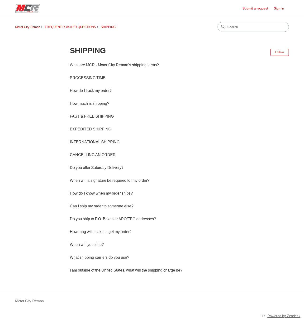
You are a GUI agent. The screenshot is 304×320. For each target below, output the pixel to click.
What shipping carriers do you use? (99, 257)
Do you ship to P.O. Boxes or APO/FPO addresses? (113, 219)
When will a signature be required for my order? (109, 180)
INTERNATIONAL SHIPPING (94, 142)
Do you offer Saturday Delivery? (97, 168)
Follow (279, 52)
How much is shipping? (89, 103)
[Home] (27, 8)
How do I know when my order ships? (101, 193)
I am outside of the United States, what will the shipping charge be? (126, 270)
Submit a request (255, 8)
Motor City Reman (27, 27)
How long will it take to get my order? (101, 232)
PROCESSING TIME (87, 78)
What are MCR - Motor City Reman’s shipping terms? (114, 65)
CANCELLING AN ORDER (93, 155)
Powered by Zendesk (283, 316)
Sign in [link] (279, 8)
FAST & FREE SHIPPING (92, 116)
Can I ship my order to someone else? (101, 206)
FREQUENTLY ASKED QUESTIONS (70, 27)
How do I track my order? (91, 91)
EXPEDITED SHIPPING (90, 129)
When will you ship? (87, 245)
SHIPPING (108, 27)
